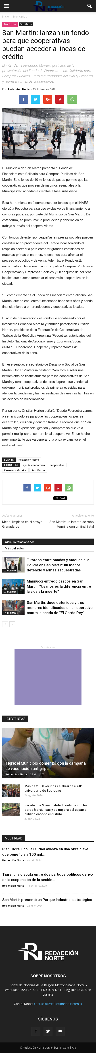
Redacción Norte (18, 89)
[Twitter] (48, 1031)
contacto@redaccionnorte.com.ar (58, 1004)
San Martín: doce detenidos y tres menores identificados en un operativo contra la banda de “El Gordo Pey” (60, 607)
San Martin (38, 470)
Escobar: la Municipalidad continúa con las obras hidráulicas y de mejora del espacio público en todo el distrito (56, 809)
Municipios (10, 24)
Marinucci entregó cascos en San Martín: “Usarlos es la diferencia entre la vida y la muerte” (59, 586)
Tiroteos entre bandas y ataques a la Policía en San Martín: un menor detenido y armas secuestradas (58, 565)
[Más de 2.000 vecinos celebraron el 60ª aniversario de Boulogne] (11, 790)
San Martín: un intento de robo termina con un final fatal (72, 524)
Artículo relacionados (20, 542)
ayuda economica (34, 465)
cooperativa (57, 465)
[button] (89, 6)
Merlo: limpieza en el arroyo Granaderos (22, 524)
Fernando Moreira (15, 470)
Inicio (5, 16)
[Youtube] (60, 1031)
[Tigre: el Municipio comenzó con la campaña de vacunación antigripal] (48, 753)
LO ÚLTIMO (10, 570)
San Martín (26, 24)
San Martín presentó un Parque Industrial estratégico (47, 899)
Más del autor (14, 548)
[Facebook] (35, 1031)
